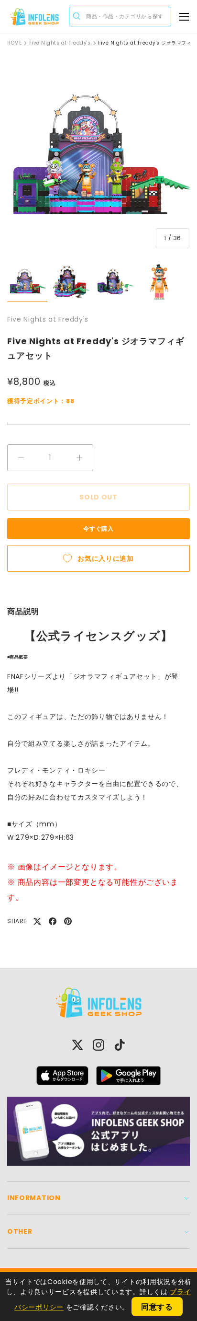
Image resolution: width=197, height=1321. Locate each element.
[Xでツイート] (37, 921)
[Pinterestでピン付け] (68, 921)
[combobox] (120, 16)
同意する (157, 1306)
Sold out (98, 497)
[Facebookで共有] (52, 921)
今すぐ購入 (98, 528)
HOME (14, 43)
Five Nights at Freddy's (60, 43)
